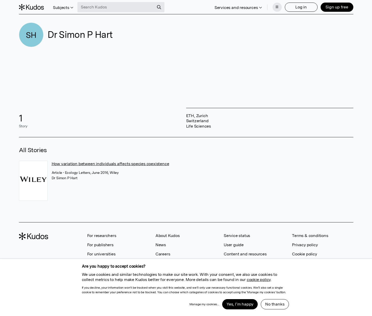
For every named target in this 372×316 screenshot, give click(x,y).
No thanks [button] (274, 304)
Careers (162, 254)
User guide (234, 244)
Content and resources (245, 254)
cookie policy (258, 279)
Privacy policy (305, 244)
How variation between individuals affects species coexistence (110, 163)
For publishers (100, 244)
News (160, 244)
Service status (237, 235)
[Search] (159, 7)
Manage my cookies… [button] (204, 304)
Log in (301, 7)
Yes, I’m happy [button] (240, 304)
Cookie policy (304, 254)
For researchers (101, 235)
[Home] (31, 7)
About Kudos (167, 235)
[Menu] (277, 7)
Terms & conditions (310, 235)
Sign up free (336, 7)
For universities (101, 254)
